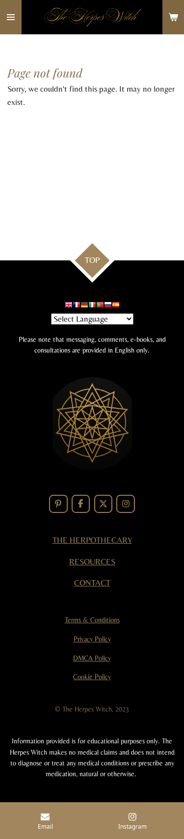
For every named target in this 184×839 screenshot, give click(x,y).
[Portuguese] (100, 306)
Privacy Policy (92, 639)
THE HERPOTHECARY (92, 540)
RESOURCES (92, 561)
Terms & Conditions (92, 620)
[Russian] (108, 306)
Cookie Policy (92, 677)
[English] (69, 306)
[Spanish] (116, 306)
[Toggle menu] (11, 17)
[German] (84, 306)
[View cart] (173, 17)
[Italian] (92, 306)
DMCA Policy (92, 658)
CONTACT (92, 582)
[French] (76, 306)
